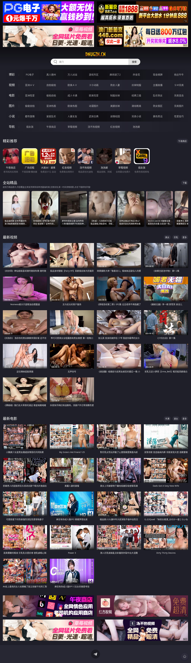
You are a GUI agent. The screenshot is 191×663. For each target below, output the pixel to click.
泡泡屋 (136, 126)
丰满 (167, 418)
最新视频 (10, 237)
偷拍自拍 (51, 95)
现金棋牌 (157, 74)
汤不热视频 (94, 126)
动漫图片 (93, 106)
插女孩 (29, 126)
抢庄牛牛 (179, 74)
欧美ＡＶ (72, 85)
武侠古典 (93, 116)
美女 (167, 237)
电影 (12, 95)
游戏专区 (93, 74)
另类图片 (179, 106)
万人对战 (72, 74)
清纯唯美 (136, 106)
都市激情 (30, 116)
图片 (12, 106)
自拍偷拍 (51, 85)
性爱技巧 (179, 116)
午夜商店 (51, 126)
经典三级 (136, 95)
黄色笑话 (157, 116)
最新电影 (10, 418)
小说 (12, 116)
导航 (12, 127)
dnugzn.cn (95, 54)
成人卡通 (72, 95)
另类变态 (179, 95)
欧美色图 (72, 106)
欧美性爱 (93, 95)
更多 (184, 237)
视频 (12, 85)
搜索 (134, 61)
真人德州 (51, 74)
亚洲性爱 (30, 95)
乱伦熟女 (157, 95)
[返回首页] (184, 656)
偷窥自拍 (30, 106)
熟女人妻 (115, 85)
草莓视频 (72, 126)
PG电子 (30, 74)
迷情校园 (115, 116)
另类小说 (136, 116)
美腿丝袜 (115, 106)
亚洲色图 (51, 106)
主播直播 (157, 85)
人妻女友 (72, 116)
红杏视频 (115, 126)
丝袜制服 (136, 85)
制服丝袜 (115, 95)
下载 (184, 182)
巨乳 (176, 237)
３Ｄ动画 (93, 85)
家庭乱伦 (51, 116)
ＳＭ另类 (179, 85)
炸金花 (136, 74)
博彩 (12, 75)
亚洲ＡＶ (30, 85)
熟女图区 (157, 106)
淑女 (176, 418)
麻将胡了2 (115, 74)
